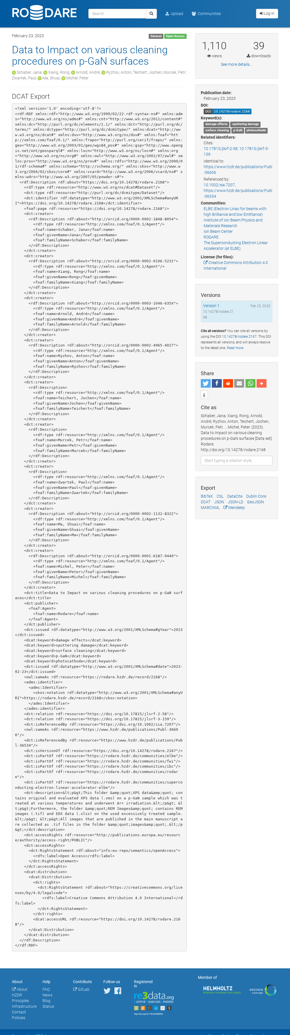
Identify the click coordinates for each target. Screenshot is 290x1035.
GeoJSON (255, 502)
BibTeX (207, 496)
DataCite (234, 496)
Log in (268, 13)
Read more (235, 348)
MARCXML (210, 507)
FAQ (46, 989)
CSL (220, 496)
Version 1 (211, 305)
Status (48, 1006)
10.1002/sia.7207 (219, 185)
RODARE (211, 237)
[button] (206, 383)
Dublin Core (256, 496)
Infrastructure (24, 1006)
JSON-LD (235, 502)
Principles (20, 1000)
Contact (19, 1012)
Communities (208, 13)
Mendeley (236, 507)
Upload (176, 13)
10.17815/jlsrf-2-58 (221, 148)
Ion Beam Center (218, 231)
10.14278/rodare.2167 (239, 337)
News (47, 995)
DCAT (205, 502)
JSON (219, 502)
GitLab (83, 989)
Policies (18, 1017)
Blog (46, 1000)
